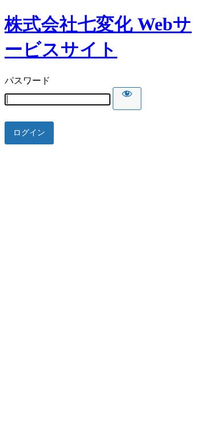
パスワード (27, 80)
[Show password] (127, 98)
